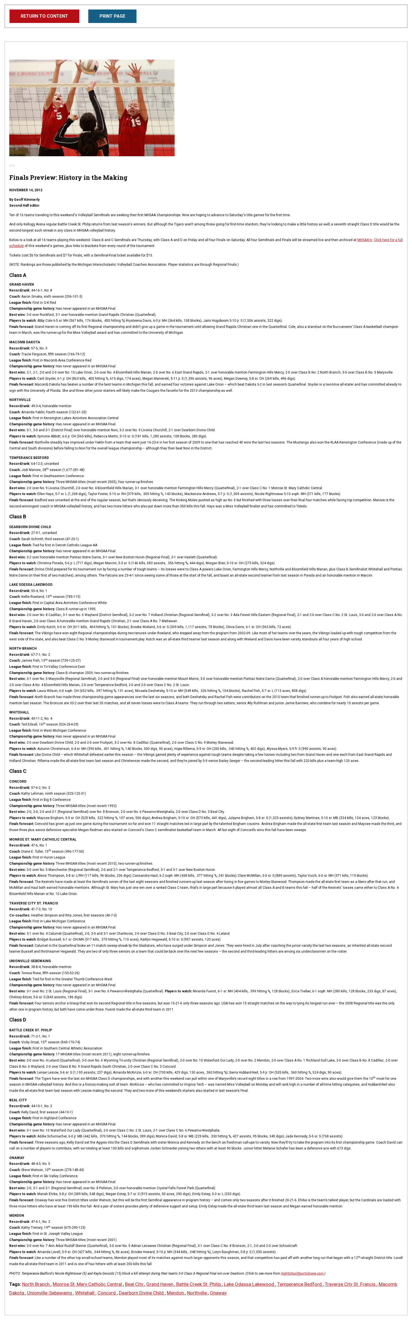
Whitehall (85, 1293)
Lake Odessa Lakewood (249, 1284)
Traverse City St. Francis (351, 1284)
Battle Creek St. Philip (199, 1284)
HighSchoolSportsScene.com (302, 1273)
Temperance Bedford (300, 1284)
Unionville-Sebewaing (50, 1293)
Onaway (218, 1293)
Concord (107, 1293)
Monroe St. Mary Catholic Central (88, 1284)
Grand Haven (160, 1284)
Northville (197, 1293)
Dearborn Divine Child (142, 1293)
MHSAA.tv (364, 240)
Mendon (176, 1293)
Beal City (134, 1284)
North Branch (36, 1284)
